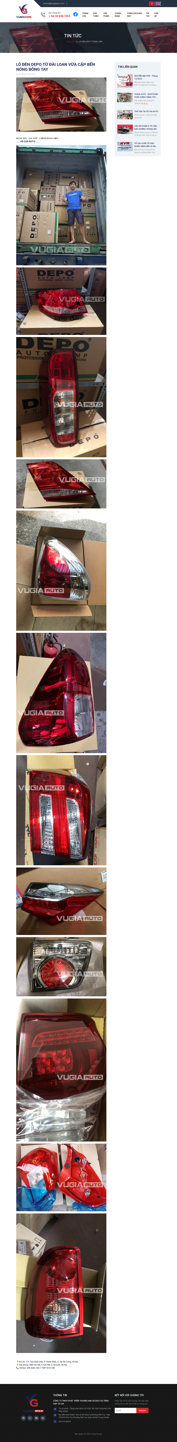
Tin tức (148, 14)
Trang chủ (85, 14)
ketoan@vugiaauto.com (53, 3)
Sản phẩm (106, 14)
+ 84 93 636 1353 (59, 16)
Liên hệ (156, 14)
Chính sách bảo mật (134, 14)
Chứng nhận (118, 14)
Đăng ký (142, 1410)
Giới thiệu (96, 14)
